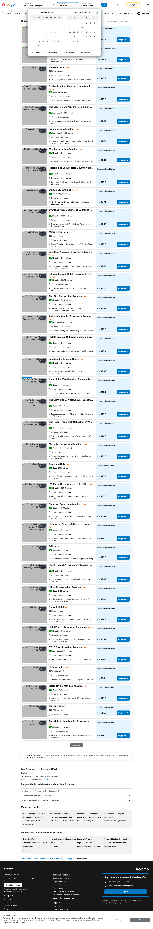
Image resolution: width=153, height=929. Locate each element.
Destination (27, 3)
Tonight (37, 52)
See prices (122, 40)
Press (6, 909)
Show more (27, 824)
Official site (48, 779)
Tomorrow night (52, 52)
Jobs (6, 902)
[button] (39, 4)
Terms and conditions (61, 878)
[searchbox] (39, 5)
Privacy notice (58, 885)
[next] (97, 12)
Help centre (57, 906)
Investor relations (10, 906)
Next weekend (85, 52)
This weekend (69, 52)
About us (7, 899)
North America (39, 859)
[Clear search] (53, 5)
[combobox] (39, 5)
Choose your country (11, 875)
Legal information (59, 881)
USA (49, 859)
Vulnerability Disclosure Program (65, 898)
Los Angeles (69, 859)
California (58, 859)
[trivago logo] (8, 5)
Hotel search (26, 859)
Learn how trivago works (62, 909)
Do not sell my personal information (66, 895)
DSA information (59, 888)
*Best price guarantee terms (63, 891)
